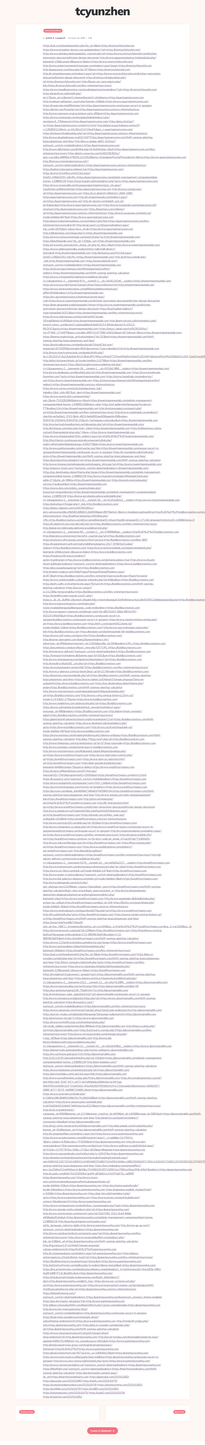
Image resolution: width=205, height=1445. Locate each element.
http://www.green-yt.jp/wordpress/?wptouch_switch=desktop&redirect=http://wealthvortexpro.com (102, 874)
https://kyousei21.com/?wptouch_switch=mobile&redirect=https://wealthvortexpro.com (94, 779)
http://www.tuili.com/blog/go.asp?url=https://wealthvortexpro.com (82, 842)
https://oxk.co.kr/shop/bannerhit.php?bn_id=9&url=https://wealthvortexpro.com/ (89, 954)
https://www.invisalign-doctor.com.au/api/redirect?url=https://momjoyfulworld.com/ (91, 49)
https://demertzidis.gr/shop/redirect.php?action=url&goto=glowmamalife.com (88, 1050)
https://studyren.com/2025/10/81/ (62, 1396)
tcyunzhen (102, 11)
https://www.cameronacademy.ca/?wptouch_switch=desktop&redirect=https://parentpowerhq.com (102, 1365)
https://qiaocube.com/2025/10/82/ (109, 1376)
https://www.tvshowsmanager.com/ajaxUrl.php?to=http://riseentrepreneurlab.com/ (91, 237)
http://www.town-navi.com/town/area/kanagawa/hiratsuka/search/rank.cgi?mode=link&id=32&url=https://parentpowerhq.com (76, 1181)
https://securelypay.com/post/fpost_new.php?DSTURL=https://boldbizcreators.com (92, 647)
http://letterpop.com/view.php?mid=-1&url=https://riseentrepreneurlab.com (86, 428)
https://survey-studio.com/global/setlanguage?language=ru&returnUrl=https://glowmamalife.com (99, 1014)
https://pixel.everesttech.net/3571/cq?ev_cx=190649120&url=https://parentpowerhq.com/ (95, 1353)
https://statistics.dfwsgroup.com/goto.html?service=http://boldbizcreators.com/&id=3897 (95, 539)
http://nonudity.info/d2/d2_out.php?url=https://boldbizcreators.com (82, 663)
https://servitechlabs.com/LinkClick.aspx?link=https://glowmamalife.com (85, 1074)
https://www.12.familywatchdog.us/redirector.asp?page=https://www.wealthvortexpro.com (97, 942)
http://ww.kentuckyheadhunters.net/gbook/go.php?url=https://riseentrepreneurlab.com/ (93, 424)
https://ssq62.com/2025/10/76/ (107, 1392)
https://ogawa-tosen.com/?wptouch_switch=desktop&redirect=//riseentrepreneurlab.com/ (96, 468)
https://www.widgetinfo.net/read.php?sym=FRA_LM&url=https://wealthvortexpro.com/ (94, 783)
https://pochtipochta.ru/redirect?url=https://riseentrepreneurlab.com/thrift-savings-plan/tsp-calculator (102, 460)
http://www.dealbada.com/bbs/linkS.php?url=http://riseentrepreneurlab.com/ (87, 372)
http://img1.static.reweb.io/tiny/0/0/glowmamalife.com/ (75, 1125)
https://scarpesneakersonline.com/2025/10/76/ (70, 1384)
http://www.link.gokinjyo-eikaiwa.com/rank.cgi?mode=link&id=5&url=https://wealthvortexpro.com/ (100, 878)
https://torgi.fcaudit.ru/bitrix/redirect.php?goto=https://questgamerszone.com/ (112, 181)
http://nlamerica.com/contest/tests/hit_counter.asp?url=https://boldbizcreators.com (91, 536)
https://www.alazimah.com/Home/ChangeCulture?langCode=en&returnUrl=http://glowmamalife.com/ (102, 1010)
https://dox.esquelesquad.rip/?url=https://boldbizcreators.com (79, 567)
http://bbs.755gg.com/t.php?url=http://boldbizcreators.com (110, 739)
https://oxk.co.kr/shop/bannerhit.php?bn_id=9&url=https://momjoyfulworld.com (89, 45)
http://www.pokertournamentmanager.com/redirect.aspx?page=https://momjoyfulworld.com (97, 65)
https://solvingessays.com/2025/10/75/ (65, 1392)
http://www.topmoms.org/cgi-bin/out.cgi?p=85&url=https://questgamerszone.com (91, 113)
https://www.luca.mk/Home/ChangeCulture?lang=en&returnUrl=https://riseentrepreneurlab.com (98, 284)
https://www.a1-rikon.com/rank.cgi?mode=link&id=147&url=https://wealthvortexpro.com (95, 870)
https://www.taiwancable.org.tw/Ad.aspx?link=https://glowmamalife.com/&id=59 (90, 986)
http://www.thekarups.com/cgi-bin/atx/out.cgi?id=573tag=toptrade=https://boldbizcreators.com (99, 743)
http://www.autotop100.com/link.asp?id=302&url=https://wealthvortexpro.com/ (90, 823)
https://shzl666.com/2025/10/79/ (62, 1388)
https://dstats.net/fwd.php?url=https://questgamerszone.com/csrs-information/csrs (91, 109)
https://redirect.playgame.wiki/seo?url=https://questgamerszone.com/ (83, 169)
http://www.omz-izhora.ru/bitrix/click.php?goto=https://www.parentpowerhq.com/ (101, 1360)
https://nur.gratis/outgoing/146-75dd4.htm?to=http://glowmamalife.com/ (85, 990)
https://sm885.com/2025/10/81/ (100, 1388)
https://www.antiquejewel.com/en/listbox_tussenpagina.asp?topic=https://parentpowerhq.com (99, 1205)
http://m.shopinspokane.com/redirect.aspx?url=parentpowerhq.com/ (82, 1253)
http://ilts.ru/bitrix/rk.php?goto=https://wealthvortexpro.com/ (78, 914)
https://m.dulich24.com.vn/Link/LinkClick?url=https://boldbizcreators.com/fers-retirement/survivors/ (100, 524)
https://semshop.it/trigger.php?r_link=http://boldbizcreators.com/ (80, 504)
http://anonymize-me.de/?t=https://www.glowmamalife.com (78, 1018)
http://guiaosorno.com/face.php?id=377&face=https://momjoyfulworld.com (86, 69)
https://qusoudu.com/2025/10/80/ (62, 1380)
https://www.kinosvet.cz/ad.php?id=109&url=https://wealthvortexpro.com (86, 930)
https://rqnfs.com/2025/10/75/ (100, 1380)
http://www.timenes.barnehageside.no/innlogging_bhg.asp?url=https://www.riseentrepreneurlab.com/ (102, 464)
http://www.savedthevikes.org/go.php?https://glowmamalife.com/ (81, 1078)
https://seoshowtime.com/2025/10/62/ (119, 1384)
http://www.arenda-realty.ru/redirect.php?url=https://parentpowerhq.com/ (86, 1209)
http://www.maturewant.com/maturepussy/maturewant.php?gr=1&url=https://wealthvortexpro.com (102, 866)
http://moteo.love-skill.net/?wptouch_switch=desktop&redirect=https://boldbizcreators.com (97, 651)
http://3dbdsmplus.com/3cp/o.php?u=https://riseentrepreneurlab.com (83, 233)
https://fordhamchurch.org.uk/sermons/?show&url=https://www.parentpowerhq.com (92, 1261)
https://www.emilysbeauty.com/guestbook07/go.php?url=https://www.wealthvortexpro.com (97, 910)
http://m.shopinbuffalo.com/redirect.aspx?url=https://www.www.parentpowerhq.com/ (93, 1133)
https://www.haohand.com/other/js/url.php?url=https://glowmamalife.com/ (86, 1070)
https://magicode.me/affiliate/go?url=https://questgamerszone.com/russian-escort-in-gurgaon (97, 105)
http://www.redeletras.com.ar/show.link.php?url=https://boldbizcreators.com (87, 703)
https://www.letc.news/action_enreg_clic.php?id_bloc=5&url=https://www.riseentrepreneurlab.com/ (101, 245)
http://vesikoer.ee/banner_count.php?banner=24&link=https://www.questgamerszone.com (96, 101)
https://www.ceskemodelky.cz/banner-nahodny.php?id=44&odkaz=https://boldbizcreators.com (98, 579)
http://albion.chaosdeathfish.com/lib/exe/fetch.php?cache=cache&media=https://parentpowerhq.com (101, 1305)
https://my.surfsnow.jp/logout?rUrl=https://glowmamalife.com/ (79, 1054)
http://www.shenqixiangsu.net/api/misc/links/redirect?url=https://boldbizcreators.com (92, 659)
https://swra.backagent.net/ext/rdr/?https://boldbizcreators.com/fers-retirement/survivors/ (95, 667)
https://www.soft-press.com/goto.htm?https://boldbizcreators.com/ (82, 635)
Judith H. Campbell (55, 38)
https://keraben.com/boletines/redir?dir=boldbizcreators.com (115, 631)
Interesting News (53, 31)
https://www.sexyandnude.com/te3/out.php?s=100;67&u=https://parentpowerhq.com (93, 1153)
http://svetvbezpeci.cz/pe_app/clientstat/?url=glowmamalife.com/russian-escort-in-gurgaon (96, 994)
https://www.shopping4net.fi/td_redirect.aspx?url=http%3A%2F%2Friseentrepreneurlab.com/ (98, 436)
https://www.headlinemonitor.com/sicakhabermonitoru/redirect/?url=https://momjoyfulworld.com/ (100, 89)
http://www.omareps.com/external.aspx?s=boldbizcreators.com (80, 747)
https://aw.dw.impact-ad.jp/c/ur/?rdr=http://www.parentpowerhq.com (84, 1301)
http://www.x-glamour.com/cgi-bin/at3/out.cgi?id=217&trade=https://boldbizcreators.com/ (96, 671)
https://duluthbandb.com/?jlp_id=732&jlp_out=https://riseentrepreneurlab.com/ (89, 241)
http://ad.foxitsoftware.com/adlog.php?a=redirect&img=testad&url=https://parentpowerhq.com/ (99, 1265)
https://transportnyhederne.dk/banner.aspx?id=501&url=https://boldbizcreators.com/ (92, 655)
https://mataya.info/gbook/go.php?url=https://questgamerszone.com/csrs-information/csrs (95, 133)
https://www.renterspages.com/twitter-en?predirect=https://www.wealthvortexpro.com (95, 787)
